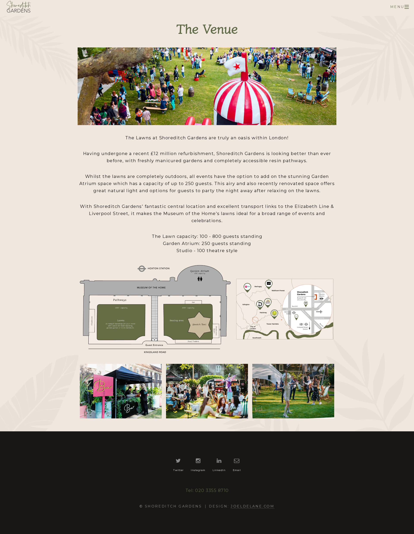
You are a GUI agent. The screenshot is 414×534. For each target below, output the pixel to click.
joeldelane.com (252, 506)
